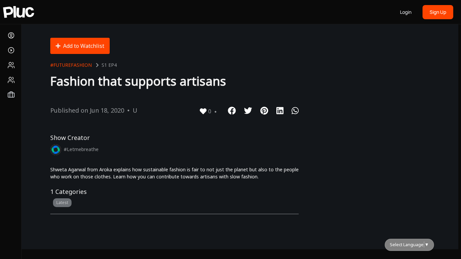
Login (405, 12)
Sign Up (438, 12)
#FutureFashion (71, 65)
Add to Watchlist (83, 46)
